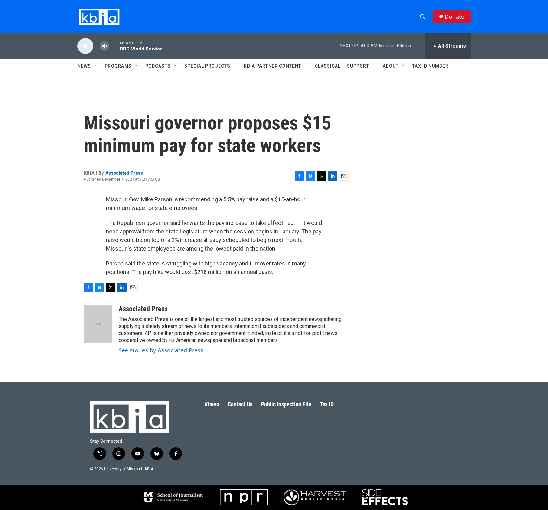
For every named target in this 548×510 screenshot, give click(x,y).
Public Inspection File (286, 404)
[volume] (104, 46)
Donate (454, 16)
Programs (118, 66)
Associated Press (124, 173)
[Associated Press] (98, 324)
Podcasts (158, 66)
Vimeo (212, 404)
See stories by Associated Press (161, 350)
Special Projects (207, 66)
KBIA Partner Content (272, 66)
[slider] (114, 46)
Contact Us (240, 404)
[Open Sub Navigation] (95, 66)
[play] (85, 46)
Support (358, 66)
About (391, 66)
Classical (328, 66)
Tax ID (327, 404)
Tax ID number (430, 66)
